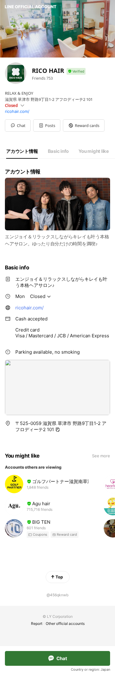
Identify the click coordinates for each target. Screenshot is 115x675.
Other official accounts (65, 623)
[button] (46, 125)
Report (36, 623)
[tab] (22, 151)
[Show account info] (76, 71)
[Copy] (57, 430)
